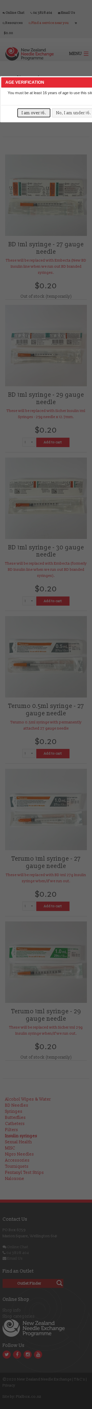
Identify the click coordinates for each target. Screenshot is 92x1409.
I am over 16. (34, 113)
